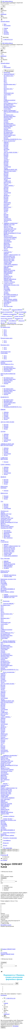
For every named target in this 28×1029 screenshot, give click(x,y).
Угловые (6, 148)
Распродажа (7, 72)
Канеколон (6, 297)
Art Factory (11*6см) (9, 230)
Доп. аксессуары (8, 306)
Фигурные (6, 149)
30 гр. (5, 97)
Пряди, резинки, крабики (10, 299)
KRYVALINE (7, 182)
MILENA (6, 234)
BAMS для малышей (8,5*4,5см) (12, 233)
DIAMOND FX (8, 130)
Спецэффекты (7, 302)
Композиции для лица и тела (11, 285)
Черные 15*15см (8, 236)
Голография (7, 289)
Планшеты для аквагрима (10, 300)
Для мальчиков (8, 241)
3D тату (6, 304)
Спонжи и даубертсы (9, 282)
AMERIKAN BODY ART (10, 169)
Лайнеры (6, 143)
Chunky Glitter (7, 263)
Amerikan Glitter (8, 261)
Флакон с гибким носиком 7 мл (12, 254)
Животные (6, 243)
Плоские (6, 146)
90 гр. (5, 81)
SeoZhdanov (4, 995)
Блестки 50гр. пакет (9, 260)
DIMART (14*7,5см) (9, 224)
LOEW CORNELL (9, 185)
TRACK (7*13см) (8, 227)
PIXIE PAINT (7, 202)
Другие (6, 150)
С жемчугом (7, 290)
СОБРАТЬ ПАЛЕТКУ (9, 100)
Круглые (6, 145)
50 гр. (5, 80)
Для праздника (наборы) (10, 237)
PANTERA (7, 204)
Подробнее (16, 1026)
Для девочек (7, 240)
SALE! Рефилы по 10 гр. (10, 103)
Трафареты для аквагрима (10, 223)
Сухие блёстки (8, 252)
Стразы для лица (8, 283)
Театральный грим (9, 93)
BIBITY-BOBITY (8, 271)
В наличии (4, 855)
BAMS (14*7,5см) (8, 231)
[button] (1, 41)
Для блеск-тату (8, 220)
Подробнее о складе (6, 925)
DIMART (6, 142)
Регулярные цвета (9, 75)
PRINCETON (7, 207)
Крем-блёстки (7, 277)
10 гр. (5, 77)
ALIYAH (6, 159)
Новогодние (7, 244)
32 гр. (5, 78)
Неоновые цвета (8, 88)
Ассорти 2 (6, 293)
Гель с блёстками (8, 266)
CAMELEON (7, 181)
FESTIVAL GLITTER (9, 270)
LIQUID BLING (8, 273)
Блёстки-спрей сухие (9, 256)
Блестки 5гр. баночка (9, 257)
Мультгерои (7, 246)
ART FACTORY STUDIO (11, 152)
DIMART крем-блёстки (10, 279)
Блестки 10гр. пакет (9, 259)
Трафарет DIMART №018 (7, 954)
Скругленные (7, 166)
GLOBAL (6, 274)
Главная (6, 594)
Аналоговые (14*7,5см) (10, 228)
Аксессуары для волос (10, 296)
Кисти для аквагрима (9, 140)
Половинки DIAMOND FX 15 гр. (13, 139)
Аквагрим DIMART (9, 74)
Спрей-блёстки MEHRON (11, 264)
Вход (5, 24)
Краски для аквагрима (10, 110)
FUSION (6, 122)
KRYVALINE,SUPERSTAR (11, 112)
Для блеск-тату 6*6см (9, 238)
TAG (5, 113)
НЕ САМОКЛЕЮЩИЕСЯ (11, 294)
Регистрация (7, 25)
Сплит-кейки (7, 94)
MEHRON (7, 195)
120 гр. (5, 82)
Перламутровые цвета (10, 84)
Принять (3, 1027)
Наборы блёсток (8, 276)
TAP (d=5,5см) (7, 226)
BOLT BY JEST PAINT (10, 171)
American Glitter (8, 280)
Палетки (6, 101)
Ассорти (6, 292)
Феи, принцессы (8, 247)
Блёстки (6, 250)
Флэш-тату (6, 303)
